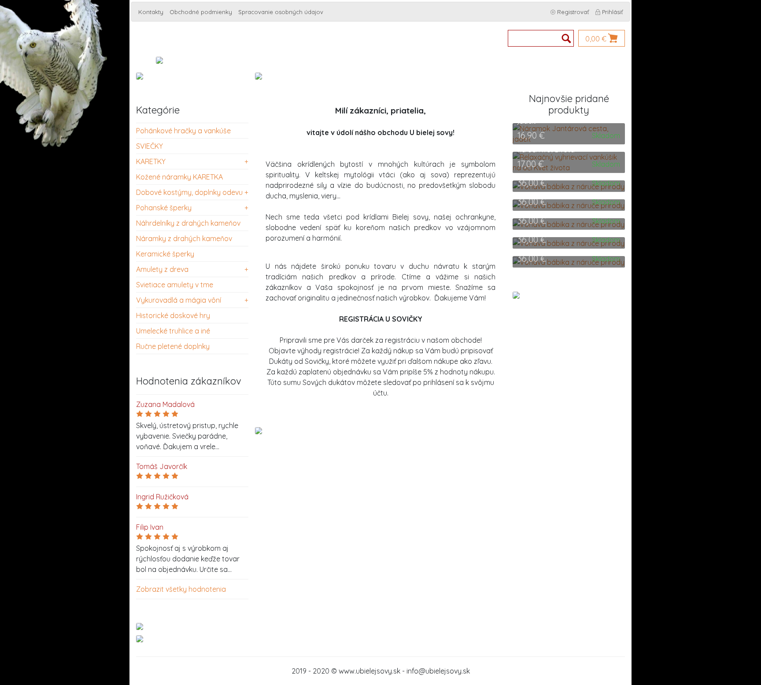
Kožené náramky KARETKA (179, 176)
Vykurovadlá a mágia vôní (178, 300)
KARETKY (151, 161)
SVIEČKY (149, 146)
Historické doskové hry (173, 315)
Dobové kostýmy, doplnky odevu (189, 192)
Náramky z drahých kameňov (184, 238)
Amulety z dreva (162, 269)
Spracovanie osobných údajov (280, 11)
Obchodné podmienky (201, 11)
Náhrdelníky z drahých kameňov (188, 223)
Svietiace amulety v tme (174, 284)
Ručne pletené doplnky (173, 346)
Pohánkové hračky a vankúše (183, 130)
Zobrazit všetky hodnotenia (181, 589)
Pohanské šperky (164, 207)
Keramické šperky (165, 253)
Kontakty (150, 11)
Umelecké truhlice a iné (173, 330)
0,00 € (596, 38)
